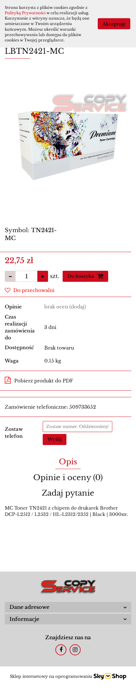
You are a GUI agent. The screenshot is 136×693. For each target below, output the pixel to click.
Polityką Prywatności (25, 12)
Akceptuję (114, 24)
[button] (68, 607)
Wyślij (54, 439)
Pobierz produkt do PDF (43, 381)
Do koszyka (81, 276)
